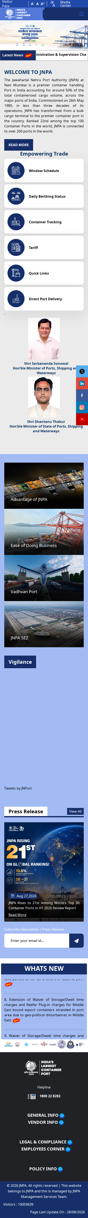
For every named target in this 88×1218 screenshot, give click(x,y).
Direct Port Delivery (45, 299)
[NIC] (35, 1044)
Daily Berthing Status (47, 196)
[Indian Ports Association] (26, 1044)
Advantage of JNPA (29, 499)
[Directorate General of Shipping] (17, 1044)
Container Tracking (45, 222)
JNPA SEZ (19, 638)
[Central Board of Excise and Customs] (70, 1043)
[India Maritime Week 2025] (79, 1044)
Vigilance (20, 661)
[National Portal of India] (52, 1044)
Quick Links (39, 273)
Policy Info (43, 1169)
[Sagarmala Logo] (8, 1043)
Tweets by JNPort (18, 788)
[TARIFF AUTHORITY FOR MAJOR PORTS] (61, 1043)
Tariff (33, 247)
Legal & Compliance (42, 1142)
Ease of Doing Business (34, 545)
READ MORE (19, 145)
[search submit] (76, 941)
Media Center (65, 3)
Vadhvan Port (24, 591)
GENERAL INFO (43, 1115)
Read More (17, 914)
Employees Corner (43, 1149)
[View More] (62, 1115)
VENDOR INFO (43, 1122)
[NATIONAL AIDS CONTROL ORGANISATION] (44, 1043)
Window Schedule (44, 170)
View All (75, 811)
